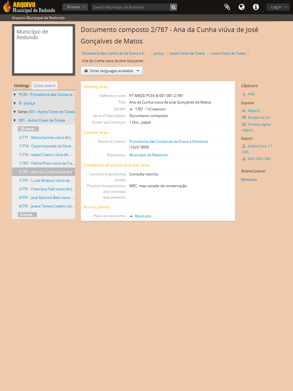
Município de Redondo (148, 154)
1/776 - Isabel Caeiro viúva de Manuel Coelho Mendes (64, 154)
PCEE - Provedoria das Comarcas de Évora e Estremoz (64, 94)
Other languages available (111, 70)
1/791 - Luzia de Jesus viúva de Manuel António (58, 180)
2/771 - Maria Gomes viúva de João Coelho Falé (58, 137)
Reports (253, 110)
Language (241, 7)
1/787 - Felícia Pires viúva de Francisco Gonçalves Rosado (67, 163)
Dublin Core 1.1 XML (257, 149)
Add (251, 94)
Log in (276, 6)
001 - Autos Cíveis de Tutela (52, 111)
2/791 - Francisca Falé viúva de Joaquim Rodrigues (61, 188)
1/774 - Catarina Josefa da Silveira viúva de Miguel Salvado (67, 146)
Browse (73, 6)
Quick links (256, 7)
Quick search (45, 85)
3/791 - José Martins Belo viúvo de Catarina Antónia (62, 197)
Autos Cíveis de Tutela (187, 53)
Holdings (21, 85)
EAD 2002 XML (259, 158)
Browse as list (258, 117)
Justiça (159, 53)
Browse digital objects (256, 127)
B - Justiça (27, 103)
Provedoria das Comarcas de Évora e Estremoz (115, 53)
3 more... (27, 214)
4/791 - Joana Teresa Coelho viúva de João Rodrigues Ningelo (70, 206)
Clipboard (227, 7)
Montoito (143, 216)
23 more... (28, 128)
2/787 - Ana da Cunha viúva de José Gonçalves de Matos (66, 171)
